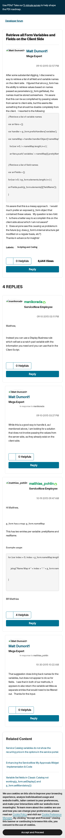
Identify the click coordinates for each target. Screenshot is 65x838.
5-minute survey (31, 5)
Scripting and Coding (27, 247)
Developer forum (14, 20)
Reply (32, 269)
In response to (32, 406)
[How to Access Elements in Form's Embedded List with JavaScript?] (52, 286)
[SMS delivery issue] (59, 286)
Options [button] (60, 21)
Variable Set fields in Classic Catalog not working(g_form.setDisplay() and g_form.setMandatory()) (27, 781)
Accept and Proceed (32, 832)
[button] (9, 261)
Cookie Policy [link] (20, 814)
